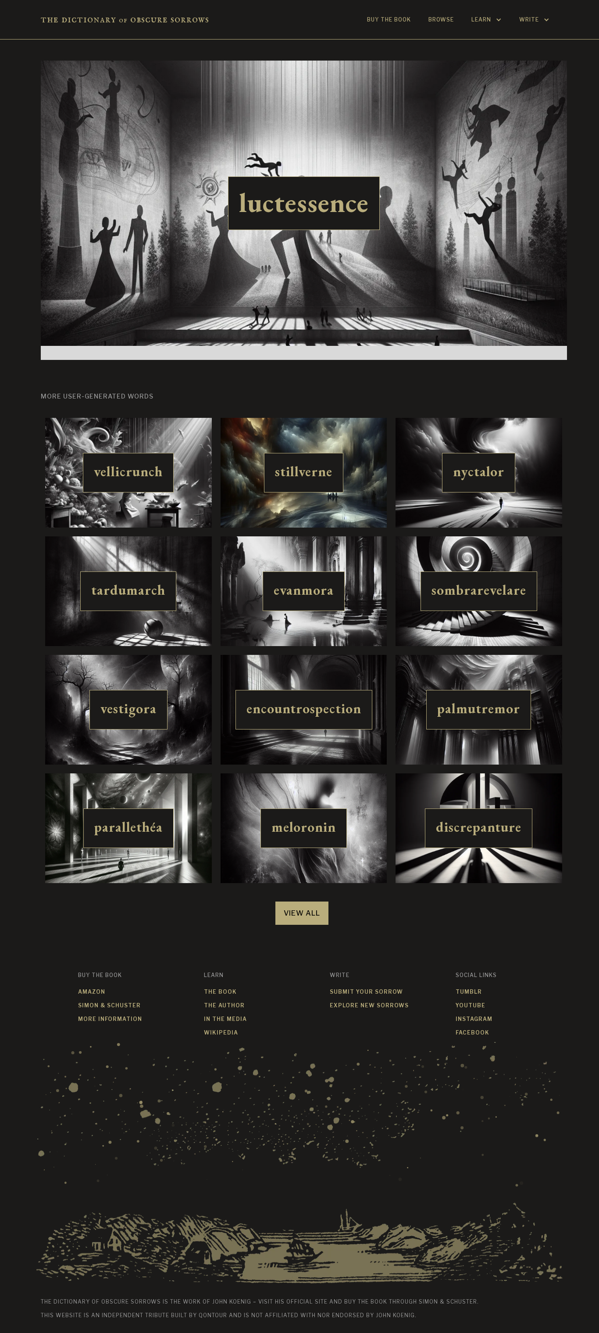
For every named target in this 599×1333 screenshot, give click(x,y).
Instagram (474, 1019)
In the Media (225, 1019)
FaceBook (472, 1032)
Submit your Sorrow (366, 991)
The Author (224, 1005)
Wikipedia (221, 1032)
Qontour (213, 1315)
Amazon (91, 991)
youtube (470, 1005)
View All (302, 913)
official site (307, 1301)
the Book (220, 991)
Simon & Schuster (109, 1005)
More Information (110, 1019)
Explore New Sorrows (369, 1005)
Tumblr (469, 991)
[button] (486, 20)
